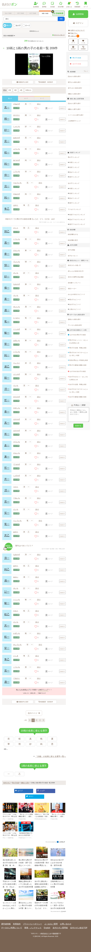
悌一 (6, 265)
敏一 (6, 332)
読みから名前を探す (74, 76)
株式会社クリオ (46, 933)
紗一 (6, 276)
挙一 (6, 648)
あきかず (16, 138)
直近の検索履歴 (8, 36)
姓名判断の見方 (73, 240)
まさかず (16, 419)
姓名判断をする (73, 234)
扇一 (6, 580)
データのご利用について (11, 928)
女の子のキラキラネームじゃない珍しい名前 (78, 390)
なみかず (16, 554)
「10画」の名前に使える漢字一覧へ (50, 756)
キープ (73, 42)
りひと (15, 487)
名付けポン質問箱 (60, 928)
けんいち (16, 250)
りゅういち (17, 183)
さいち (15, 273)
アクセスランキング (74, 209)
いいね (83, 42)
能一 (6, 377)
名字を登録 (71, 250)
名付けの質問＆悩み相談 (76, 277)
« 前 (25, 720)
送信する (78, 426)
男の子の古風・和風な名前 (77, 348)
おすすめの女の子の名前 (78, 371)
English (47, 928)
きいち (15, 588)
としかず (16, 329)
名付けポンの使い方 (59, 35)
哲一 (6, 400)
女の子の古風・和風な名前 (77, 384)
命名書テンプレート (74, 283)
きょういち (17, 645)
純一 (6, 163)
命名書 (52, 7)
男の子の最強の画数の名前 (77, 365)
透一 (6, 242)
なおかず (16, 284)
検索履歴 (77, 7)
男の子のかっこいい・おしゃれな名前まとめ (78, 341)
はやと (15, 205)
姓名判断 (61, 7)
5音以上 (28, 90)
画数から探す (25, 783)
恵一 (6, 479)
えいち (15, 509)
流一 (6, 186)
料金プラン (73, 33)
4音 (21, 90)
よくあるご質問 (51, 924)
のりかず (16, 397)
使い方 (86, 71)
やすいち (16, 408)
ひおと (15, 611)
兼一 (6, 456)
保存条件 (73, 49)
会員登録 (36, 7)
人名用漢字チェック (74, 121)
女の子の (77, 64)
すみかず (16, 194)
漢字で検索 (20, 13)
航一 (6, 636)
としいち (16, 599)
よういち (16, 149)
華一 (6, 343)
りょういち (17, 521)
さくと (15, 228)
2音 (9, 90)
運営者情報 (6, 924)
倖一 (6, 175)
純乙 (6, 569)
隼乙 (6, 208)
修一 (6, 287)
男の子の (77, 58)
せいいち (16, 307)
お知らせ (69, 7)
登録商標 (55, 933)
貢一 (6, 670)
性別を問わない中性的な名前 (78, 360)
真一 (6, 107)
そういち (16, 442)
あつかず (16, 160)
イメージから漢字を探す (76, 115)
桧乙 (6, 614)
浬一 (6, 389)
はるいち (16, 340)
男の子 (8, 25)
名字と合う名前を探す (75, 88)
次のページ (32, 713)
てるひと (16, 678)
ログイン (79, 23)
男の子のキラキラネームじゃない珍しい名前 (78, 354)
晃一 (6, 141)
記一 (6, 591)
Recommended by (51, 842)
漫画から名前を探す (74, 319)
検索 (61, 19)
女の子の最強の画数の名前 (77, 397)
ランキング (74, 162)
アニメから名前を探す (75, 325)
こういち (16, 171)
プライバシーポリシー (32, 924)
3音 (15, 90)
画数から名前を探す (74, 94)
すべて (27, 25)
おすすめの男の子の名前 (78, 335)
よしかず (16, 374)
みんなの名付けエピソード (76, 294)
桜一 (6, 152)
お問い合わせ (65, 924)
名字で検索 (33, 13)
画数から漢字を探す (74, 109)
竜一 (6, 321)
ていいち (16, 262)
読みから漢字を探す (74, 103)
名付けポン (6, 783)
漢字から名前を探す (74, 82)
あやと (15, 532)
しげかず (16, 476)
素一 (6, 298)
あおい (15, 577)
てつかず (16, 464)
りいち (15, 385)
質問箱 (44, 7)
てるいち (16, 498)
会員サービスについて (77, 30)
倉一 (6, 445)
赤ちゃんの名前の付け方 (76, 271)
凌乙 (6, 366)
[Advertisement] (78, 137)
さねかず (16, 104)
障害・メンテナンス (32, 928)
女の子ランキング (73, 183)
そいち (15, 295)
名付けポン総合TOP (78, 928)
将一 (6, 434)
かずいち (16, 633)
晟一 (6, 310)
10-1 (38, 104)
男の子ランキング (73, 157)
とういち (16, 239)
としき (15, 656)
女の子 (18, 25)
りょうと (16, 363)
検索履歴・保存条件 (46, 82)
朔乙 (6, 231)
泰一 (6, 411)
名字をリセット (73, 256)
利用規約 (17, 924)
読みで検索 (8, 13)
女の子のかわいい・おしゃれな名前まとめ (78, 378)
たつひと (16, 318)
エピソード (75, 299)
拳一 (6, 253)
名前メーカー (72, 288)
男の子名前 (15, 783)
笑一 (6, 512)
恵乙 (6, 535)
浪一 (6, 558)
